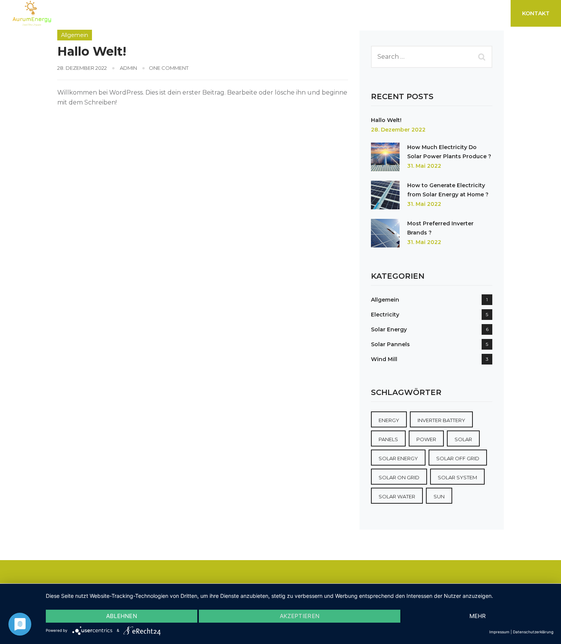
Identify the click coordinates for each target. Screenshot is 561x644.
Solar (463, 439)
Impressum (499, 632)
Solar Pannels (390, 344)
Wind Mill (384, 359)
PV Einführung (363, 13)
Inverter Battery (441, 420)
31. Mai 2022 (424, 165)
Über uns (414, 13)
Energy (389, 420)
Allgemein (74, 35)
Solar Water (397, 496)
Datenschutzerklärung (533, 632)
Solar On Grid (399, 477)
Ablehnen (121, 616)
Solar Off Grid (457, 458)
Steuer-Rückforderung (289, 13)
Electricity (385, 314)
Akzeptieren (299, 616)
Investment (92, 13)
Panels (388, 439)
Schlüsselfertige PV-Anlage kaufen (181, 13)
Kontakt (536, 13)
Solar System (457, 477)
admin (128, 68)
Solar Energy (389, 329)
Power (426, 439)
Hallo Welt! (91, 51)
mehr (477, 616)
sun (439, 496)
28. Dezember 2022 (398, 129)
